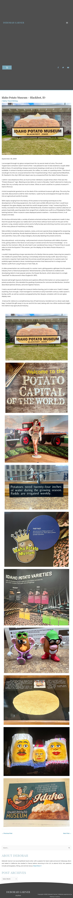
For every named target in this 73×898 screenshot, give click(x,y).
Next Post (67, 833)
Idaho (5, 101)
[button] (67, 22)
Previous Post (7, 833)
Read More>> (37, 866)
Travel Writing (13, 101)
